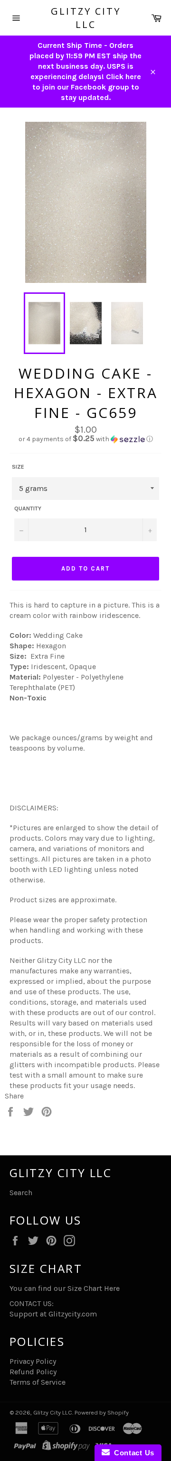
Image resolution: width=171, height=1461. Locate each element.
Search (21, 1192)
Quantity (27, 508)
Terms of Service (38, 1382)
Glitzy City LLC (86, 18)
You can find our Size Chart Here (65, 1288)
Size (18, 466)
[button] (86, 439)
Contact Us (132, 1453)
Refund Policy (33, 1371)
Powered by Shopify (102, 1412)
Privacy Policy (33, 1361)
